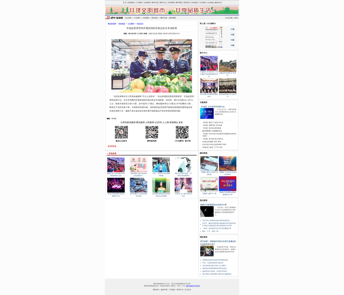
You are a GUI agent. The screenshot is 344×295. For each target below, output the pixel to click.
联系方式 (180, 290)
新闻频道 (131, 2)
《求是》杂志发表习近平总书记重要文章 (216, 228)
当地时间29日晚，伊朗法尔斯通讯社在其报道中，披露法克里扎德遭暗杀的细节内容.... (225, 249)
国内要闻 (203, 200)
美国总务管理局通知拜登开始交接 (214, 268)
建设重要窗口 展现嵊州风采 (212, 131)
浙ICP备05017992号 (193, 286)
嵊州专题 (155, 2)
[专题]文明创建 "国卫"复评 (211, 142)
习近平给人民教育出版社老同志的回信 (216, 220)
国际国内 (187, 2)
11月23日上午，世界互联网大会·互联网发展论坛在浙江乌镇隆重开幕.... (225, 111)
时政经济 (140, 24)
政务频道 (194, 2)
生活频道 (210, 2)
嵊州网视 (179, 2)
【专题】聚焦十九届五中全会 (212, 122)
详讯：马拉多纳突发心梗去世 (212, 263)
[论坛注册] (229, 18)
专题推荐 (203, 102)
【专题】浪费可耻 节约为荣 (212, 125)
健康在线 (218, 2)
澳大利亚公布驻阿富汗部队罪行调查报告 (216, 274)
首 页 (125, 2)
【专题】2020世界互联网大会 (212, 107)
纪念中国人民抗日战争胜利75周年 (214, 144)
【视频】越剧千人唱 (209, 193)
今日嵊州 (139, 2)
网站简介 (156, 290)
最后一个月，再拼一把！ (211, 231)
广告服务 (172, 290)
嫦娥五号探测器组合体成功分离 (213, 205)
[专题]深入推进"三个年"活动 (212, 147)
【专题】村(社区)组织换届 (211, 128)
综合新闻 (128, 18)
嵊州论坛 (163, 2)
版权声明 (164, 290)
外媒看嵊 (171, 2)
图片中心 (203, 53)
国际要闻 (203, 237)
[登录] (236, 18)
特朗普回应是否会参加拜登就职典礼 (215, 260)
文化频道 (202, 2)
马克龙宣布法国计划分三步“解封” (214, 266)
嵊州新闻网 (112, 24)
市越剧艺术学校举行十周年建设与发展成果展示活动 (209, 74)
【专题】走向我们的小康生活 (212, 139)
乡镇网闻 (147, 2)
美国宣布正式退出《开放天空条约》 (215, 271)
